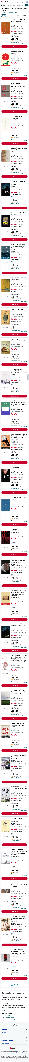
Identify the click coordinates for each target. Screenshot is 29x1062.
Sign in (22, 2)
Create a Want (5, 1001)
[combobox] (16, 5)
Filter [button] (4, 15)
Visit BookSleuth (6, 1010)
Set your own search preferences (10, 1020)
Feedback (27, 376)
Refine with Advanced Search (9, 12)
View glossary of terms (8, 1017)
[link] (27, 12)
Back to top (14, 1025)
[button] (24, 43)
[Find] (26, 5)
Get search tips (6, 1015)
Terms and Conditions (20, 1052)
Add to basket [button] (14, 46)
